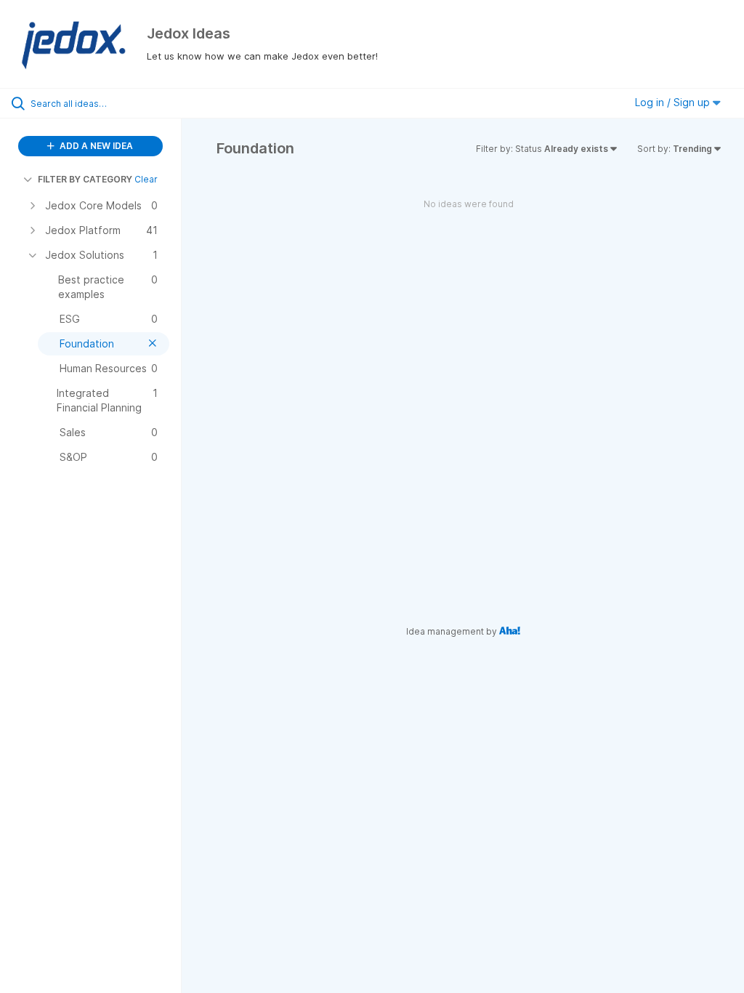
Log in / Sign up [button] (674, 102)
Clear (146, 179)
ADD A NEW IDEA (95, 145)
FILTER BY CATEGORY (85, 179)
